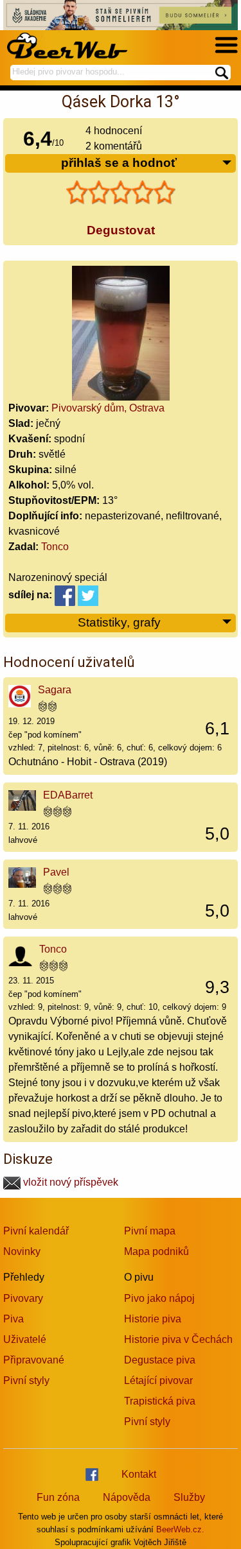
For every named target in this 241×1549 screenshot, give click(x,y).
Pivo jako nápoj (159, 1298)
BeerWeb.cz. (180, 1529)
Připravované (33, 1359)
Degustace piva (159, 1359)
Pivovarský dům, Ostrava (108, 407)
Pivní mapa (149, 1230)
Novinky (21, 1251)
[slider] (120, 192)
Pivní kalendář (36, 1230)
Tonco (55, 546)
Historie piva (152, 1318)
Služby (189, 1497)
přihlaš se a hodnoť (119, 162)
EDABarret (68, 795)
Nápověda (126, 1497)
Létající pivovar (158, 1380)
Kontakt (138, 1474)
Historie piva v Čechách (178, 1339)
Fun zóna (58, 1497)
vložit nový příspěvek (69, 1182)
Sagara (54, 689)
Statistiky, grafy (119, 622)
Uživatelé (24, 1339)
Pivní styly (26, 1380)
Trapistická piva (159, 1401)
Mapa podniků (156, 1251)
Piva (13, 1318)
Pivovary (23, 1298)
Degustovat (121, 230)
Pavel (56, 872)
